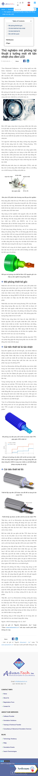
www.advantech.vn (12, 627)
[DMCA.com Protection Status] (5, 761)
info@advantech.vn (21, 681)
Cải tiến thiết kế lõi (14, 31)
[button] (19, 21)
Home (3, 9)
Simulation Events (9, 747)
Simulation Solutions (9, 720)
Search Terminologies (10, 751)
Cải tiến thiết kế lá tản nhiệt (17, 28)
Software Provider (8, 716)
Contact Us (6, 706)
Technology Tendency (10, 739)
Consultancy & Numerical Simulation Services (17, 729)
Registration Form (8, 702)
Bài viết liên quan (14, 34)
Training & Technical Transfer (12, 724)
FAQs (5, 743)
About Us (6, 698)
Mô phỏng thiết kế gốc (15, 25)
